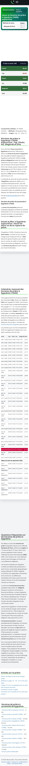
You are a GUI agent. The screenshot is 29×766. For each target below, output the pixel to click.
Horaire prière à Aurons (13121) (12, 734)
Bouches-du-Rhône (8, 10)
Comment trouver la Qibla (9, 689)
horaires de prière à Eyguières (10, 324)
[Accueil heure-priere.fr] (13, 2)
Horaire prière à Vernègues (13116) (13, 743)
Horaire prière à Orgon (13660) (12, 730)
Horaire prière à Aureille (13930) (12, 714)
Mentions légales (6, 762)
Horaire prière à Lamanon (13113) (13, 710)
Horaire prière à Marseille (9, 751)
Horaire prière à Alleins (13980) (12, 738)
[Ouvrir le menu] (17, 2)
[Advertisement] (14, 45)
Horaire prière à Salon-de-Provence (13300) (13, 726)
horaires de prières (11, 195)
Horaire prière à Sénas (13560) (12, 719)
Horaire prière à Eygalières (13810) (13, 721)
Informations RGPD (17, 763)
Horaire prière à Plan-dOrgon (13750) (14, 747)
